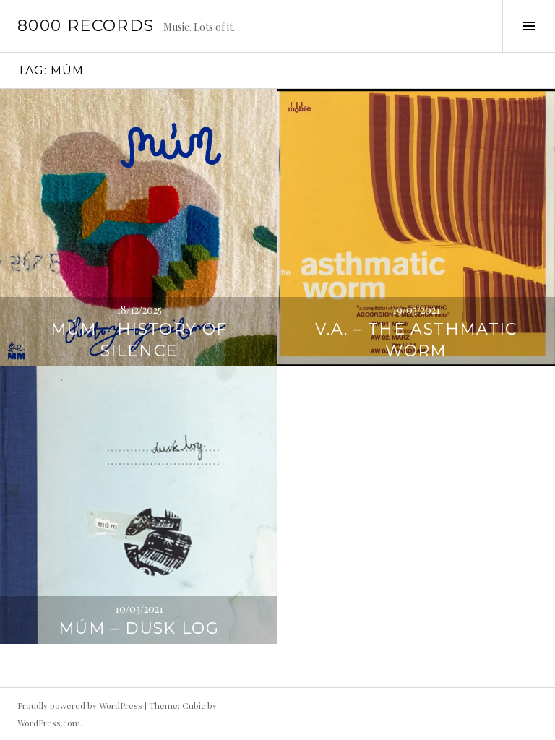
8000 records (86, 25)
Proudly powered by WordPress (79, 705)
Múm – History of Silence (139, 340)
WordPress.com (48, 722)
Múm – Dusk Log (139, 628)
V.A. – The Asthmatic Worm (416, 340)
